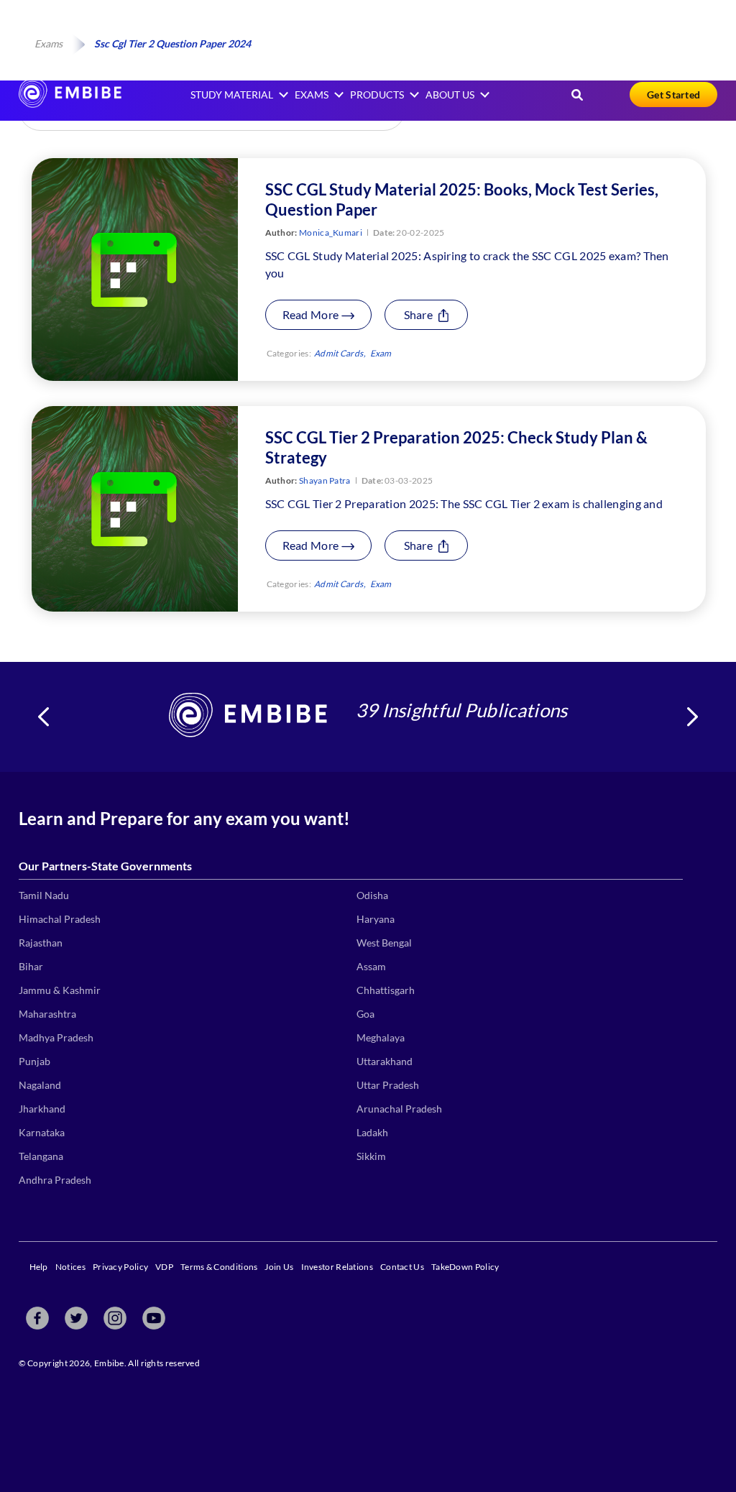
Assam (371, 966)
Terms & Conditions (218, 1266)
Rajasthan (41, 942)
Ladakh (372, 1132)
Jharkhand (42, 1108)
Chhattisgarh (385, 990)
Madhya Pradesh (56, 1037)
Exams (48, 43)
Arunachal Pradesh (399, 1108)
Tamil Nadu (44, 895)
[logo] (70, 103)
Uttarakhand (384, 1061)
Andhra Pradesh (55, 1180)
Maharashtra (47, 1014)
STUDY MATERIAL (231, 94)
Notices (70, 1266)
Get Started (673, 94)
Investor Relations (337, 1266)
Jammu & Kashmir (60, 990)
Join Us (278, 1266)
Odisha (372, 895)
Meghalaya (380, 1037)
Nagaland (40, 1085)
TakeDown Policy (465, 1266)
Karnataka (42, 1132)
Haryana (375, 919)
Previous (44, 717)
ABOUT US (450, 94)
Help (38, 1266)
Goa (365, 1014)
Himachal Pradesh (60, 919)
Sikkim (371, 1156)
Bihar (31, 966)
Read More (311, 314)
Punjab (34, 1061)
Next (692, 717)
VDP (164, 1266)
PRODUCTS (377, 94)
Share (420, 314)
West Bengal (384, 942)
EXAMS (311, 94)
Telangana (41, 1156)
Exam (381, 353)
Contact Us (402, 1266)
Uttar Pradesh (387, 1085)
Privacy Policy (120, 1266)
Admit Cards (338, 353)
